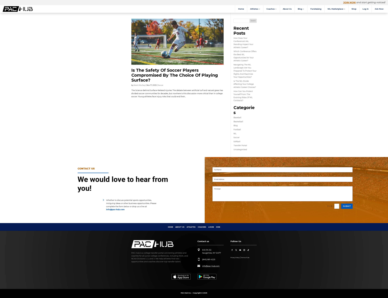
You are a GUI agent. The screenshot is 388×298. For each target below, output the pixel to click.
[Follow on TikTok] (248, 250)
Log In (366, 9)
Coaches (270, 9)
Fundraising (315, 9)
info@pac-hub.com (115, 209)
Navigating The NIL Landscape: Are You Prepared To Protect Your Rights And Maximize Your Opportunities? (245, 71)
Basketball (238, 121)
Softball (237, 141)
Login (211, 227)
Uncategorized (240, 149)
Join (218, 227)
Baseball (237, 117)
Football (237, 129)
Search (253, 21)
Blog (300, 9)
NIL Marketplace (335, 9)
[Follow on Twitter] (236, 250)
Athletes (254, 9)
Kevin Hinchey (139, 85)
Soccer (160, 85)
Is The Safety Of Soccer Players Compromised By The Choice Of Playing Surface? (174, 75)
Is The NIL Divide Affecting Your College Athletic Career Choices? (245, 84)
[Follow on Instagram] (244, 250)
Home (241, 9)
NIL (235, 133)
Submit (347, 206)
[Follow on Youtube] (240, 250)
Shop (354, 9)
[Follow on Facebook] (232, 250)
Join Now (379, 9)
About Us (287, 9)
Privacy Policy (234, 257)
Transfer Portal (240, 145)
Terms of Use (245, 257)
